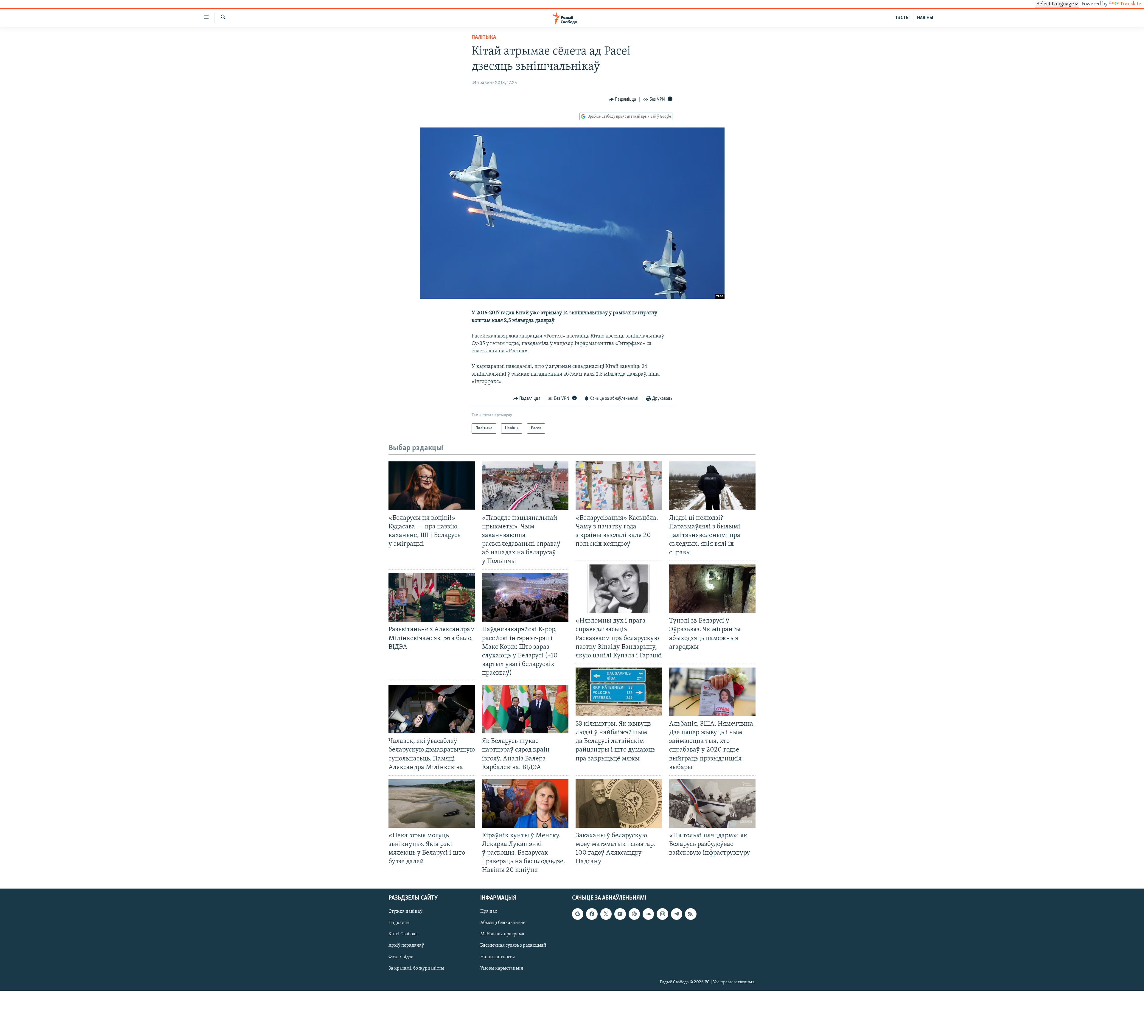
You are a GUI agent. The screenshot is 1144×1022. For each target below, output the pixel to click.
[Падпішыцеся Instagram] (662, 914)
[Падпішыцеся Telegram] (676, 914)
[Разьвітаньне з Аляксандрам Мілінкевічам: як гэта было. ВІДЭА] (431, 597)
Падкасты (398, 922)
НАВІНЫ (925, 17)
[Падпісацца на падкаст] (634, 914)
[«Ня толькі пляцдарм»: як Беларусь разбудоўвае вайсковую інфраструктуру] (712, 803)
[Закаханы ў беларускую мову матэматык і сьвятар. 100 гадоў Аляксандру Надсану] (619, 803)
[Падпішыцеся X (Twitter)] (606, 914)
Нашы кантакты (497, 956)
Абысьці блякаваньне (503, 922)
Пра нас (488, 911)
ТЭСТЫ (902, 17)
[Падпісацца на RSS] (690, 914)
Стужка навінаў (405, 911)
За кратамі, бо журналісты (416, 968)
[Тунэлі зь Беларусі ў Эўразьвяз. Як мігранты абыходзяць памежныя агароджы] (712, 588)
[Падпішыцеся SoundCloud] (648, 914)
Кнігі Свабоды (403, 934)
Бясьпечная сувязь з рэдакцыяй (513, 945)
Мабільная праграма (502, 934)
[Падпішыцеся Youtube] (620, 914)
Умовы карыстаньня (501, 968)
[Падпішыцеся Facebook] (591, 914)
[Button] (622, 99)
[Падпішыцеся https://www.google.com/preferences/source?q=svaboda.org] (577, 914)
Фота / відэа (401, 956)
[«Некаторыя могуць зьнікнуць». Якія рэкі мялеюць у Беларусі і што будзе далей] (431, 803)
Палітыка (484, 37)
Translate (1130, 4)
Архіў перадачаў (406, 945)
